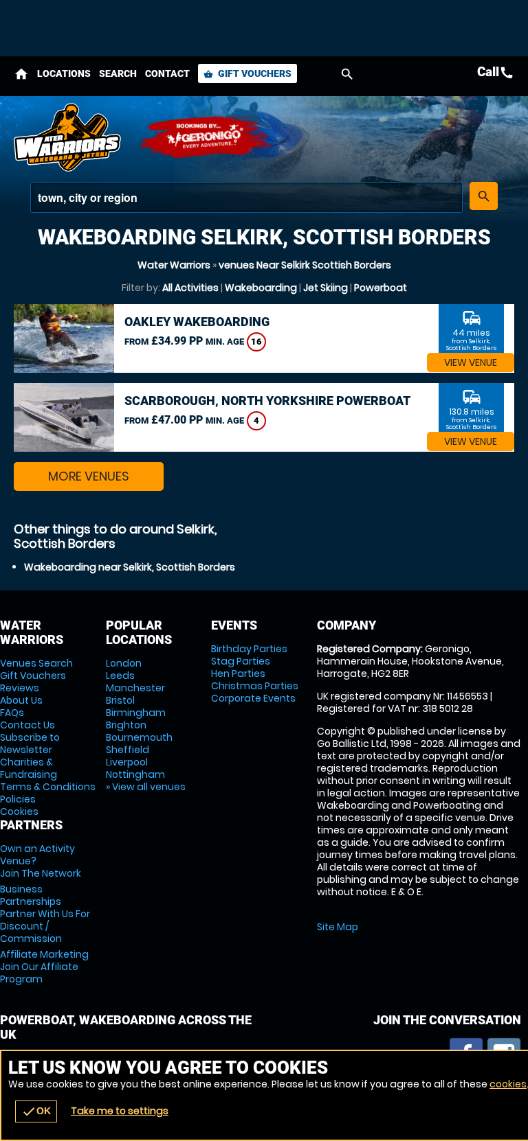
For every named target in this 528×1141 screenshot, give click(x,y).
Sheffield (127, 750)
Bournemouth (139, 737)
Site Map (337, 927)
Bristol (120, 700)
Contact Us (27, 725)
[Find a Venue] (246, 197)
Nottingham (135, 774)
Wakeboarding (261, 288)
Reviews (19, 688)
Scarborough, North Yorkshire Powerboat (267, 400)
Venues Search (36, 663)
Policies (18, 799)
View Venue (470, 362)
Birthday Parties (249, 649)
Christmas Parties (254, 686)
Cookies (19, 811)
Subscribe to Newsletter (30, 743)
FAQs (12, 712)
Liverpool (127, 762)
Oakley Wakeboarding (197, 321)
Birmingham (136, 712)
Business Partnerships (45, 913)
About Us (21, 700)
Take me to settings (119, 1111)
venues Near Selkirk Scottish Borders (305, 265)
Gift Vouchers (248, 73)
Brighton (126, 725)
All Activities (190, 288)
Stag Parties (240, 661)
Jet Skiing (325, 288)
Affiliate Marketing (44, 966)
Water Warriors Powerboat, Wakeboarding (69, 137)
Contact (167, 73)
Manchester (135, 688)
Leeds (120, 675)
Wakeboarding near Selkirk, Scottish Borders (129, 567)
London (124, 663)
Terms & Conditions (48, 787)
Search (118, 73)
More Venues (88, 476)
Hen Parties (238, 673)
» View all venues (146, 787)
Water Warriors (174, 265)
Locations (64, 73)
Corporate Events (253, 698)
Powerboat (380, 288)
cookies (508, 1084)
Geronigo (206, 137)
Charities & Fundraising (28, 768)
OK (36, 1111)
